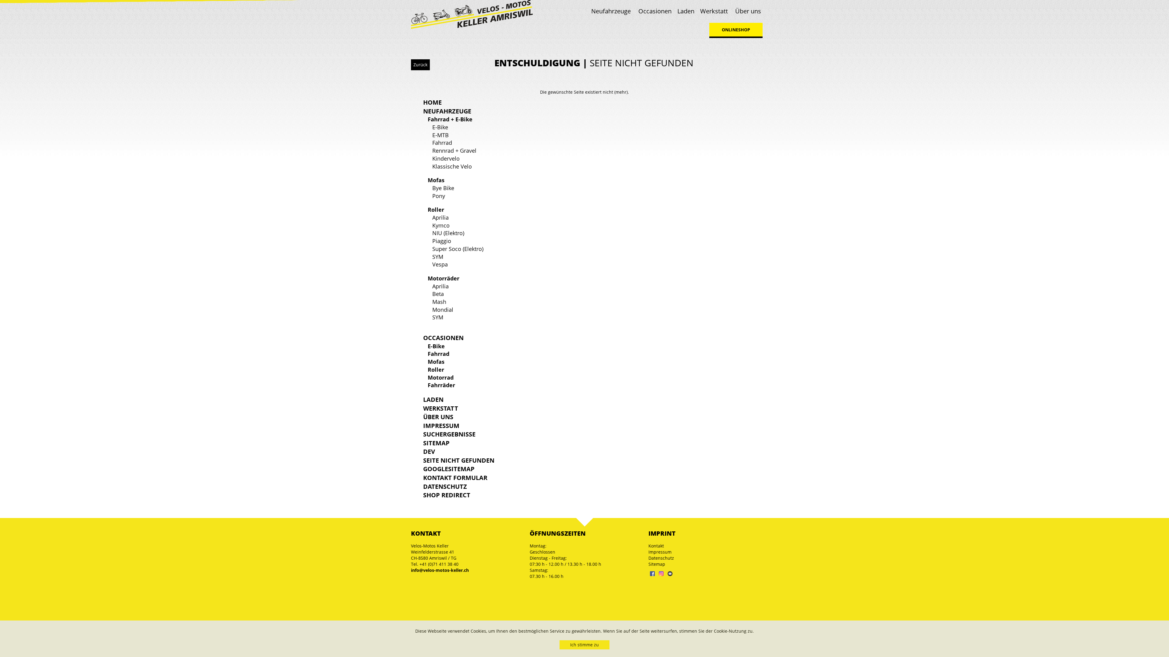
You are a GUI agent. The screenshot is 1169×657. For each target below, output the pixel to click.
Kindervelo (446, 158)
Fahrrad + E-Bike (450, 119)
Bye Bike (443, 188)
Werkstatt (714, 11)
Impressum (441, 426)
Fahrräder (441, 385)
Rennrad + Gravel (454, 150)
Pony (438, 196)
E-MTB (440, 135)
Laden (685, 11)
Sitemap (436, 443)
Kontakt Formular (455, 478)
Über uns (748, 11)
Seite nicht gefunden (458, 460)
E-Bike (440, 127)
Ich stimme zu (584, 645)
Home (432, 102)
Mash (439, 301)
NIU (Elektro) (448, 233)
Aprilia (440, 217)
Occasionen (655, 11)
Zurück (420, 65)
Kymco (441, 225)
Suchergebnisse (449, 434)
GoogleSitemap (449, 469)
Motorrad (441, 377)
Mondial (442, 309)
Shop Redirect (446, 495)
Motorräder (443, 278)
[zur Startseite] (472, 14)
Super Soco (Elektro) (457, 248)
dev (429, 451)
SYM (437, 256)
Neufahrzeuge (611, 11)
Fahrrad (442, 142)
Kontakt (656, 546)
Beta (438, 293)
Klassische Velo (452, 166)
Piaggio (441, 241)
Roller (436, 209)
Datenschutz (445, 486)
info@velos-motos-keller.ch (440, 570)
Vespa (440, 264)
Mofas (436, 180)
